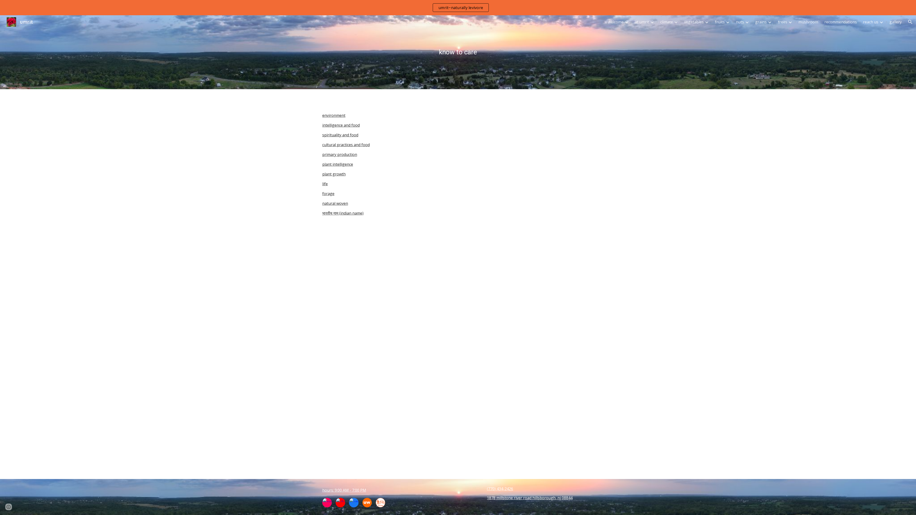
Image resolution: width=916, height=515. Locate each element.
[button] (910, 22)
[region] (458, 7)
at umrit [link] (642, 22)
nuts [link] (740, 22)
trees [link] (782, 22)
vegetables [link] (694, 22)
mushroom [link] (808, 22)
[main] (458, 52)
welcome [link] (616, 22)
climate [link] (666, 22)
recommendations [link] (840, 22)
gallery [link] (896, 22)
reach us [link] (870, 22)
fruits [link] (720, 22)
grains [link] (761, 22)
